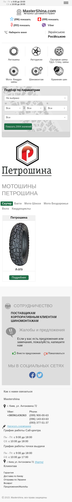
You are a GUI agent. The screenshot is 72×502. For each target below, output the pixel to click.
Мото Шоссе (32, 203)
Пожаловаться (56, 353)
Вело (5, 208)
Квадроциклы (21, 208)
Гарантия (9, 472)
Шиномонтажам (24, 320)
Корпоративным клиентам (33, 317)
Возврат (8, 483)
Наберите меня (18, 32)
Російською (57, 36)
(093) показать (22, 25)
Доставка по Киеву (13, 476)
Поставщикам (23, 313)
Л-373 (19, 269)
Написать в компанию (19, 426)
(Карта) (39, 462)
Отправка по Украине (15, 479)
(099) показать (50, 19)
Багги (18, 203)
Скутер (6, 203)
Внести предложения (28, 353)
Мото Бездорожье (56, 203)
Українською (56, 32)
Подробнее (19, 277)
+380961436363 (16, 415)
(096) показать (23, 19)
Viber (51, 25)
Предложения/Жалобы (16, 486)
